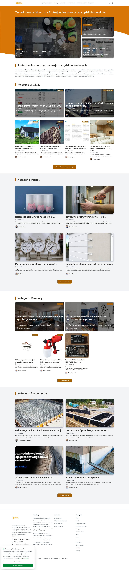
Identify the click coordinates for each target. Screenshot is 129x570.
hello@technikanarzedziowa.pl (21, 544)
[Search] (109, 3)
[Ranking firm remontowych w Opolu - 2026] (39, 103)
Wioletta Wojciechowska (25, 328)
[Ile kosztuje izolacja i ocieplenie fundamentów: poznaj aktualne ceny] (90, 460)
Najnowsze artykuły (46, 3)
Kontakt (39, 558)
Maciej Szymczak (22, 274)
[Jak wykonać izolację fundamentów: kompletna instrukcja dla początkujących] (39, 460)
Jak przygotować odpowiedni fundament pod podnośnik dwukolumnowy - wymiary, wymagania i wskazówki (43, 524)
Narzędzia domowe (81, 523)
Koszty (77, 534)
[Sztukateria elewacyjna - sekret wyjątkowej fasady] (90, 247)
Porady (56, 3)
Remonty (62, 3)
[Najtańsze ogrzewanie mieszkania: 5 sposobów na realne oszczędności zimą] (39, 200)
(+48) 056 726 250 (18, 541)
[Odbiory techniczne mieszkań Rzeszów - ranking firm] (52, 132)
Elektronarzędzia (81, 3)
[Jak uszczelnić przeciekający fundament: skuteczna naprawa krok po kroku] (90, 413)
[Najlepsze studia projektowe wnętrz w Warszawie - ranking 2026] (102, 132)
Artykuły (36, 515)
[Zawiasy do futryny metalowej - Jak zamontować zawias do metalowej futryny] (90, 200)
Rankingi (78, 550)
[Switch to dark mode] (112, 3)
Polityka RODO (46, 558)
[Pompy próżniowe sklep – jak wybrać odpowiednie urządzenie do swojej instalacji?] (39, 247)
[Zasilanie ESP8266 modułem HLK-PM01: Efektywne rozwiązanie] (77, 345)
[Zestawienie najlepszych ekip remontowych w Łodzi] (48, 37)
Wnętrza (91, 3)
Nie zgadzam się (18, 561)
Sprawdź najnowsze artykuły (64, 167)
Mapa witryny (65, 558)
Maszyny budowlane (81, 529)
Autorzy (57, 515)
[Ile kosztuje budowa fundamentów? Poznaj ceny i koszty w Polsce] (39, 413)
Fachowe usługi (79, 531)
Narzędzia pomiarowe (81, 526)
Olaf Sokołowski (23, 115)
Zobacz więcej (64, 281)
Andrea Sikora (21, 226)
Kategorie (79, 515)
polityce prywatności (23, 558)
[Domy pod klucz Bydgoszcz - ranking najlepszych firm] (27, 132)
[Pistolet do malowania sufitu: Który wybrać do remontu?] (52, 345)
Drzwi (77, 521)
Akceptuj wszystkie (18, 565)
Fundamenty (71, 3)
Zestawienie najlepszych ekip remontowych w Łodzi (37, 51)
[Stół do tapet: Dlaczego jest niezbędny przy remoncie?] (27, 345)
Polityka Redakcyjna (55, 558)
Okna (77, 518)
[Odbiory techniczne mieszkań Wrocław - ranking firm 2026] (77, 132)
